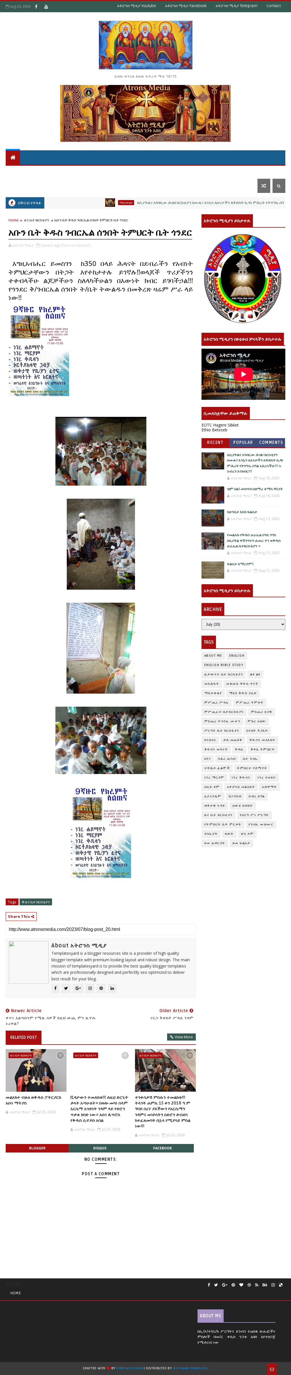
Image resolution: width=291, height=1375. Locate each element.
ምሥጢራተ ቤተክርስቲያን (224, 712)
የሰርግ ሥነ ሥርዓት (254, 815)
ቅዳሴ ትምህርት (126, 171)
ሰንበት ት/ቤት (20, 171)
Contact (274, 5)
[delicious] (281, 1285)
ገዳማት (235, 171)
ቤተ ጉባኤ (250, 759)
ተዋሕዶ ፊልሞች (217, 768)
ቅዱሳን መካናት (216, 749)
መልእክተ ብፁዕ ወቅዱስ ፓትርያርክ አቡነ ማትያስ (33, 1100)
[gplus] (225, 1285)
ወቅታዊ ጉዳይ (173, 171)
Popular (243, 442)
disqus (99, 1148)
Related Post (23, 1037)
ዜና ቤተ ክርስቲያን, (78, 245)
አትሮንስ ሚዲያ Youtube (136, 5)
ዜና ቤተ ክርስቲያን (207, 171)
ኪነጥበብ (235, 796)
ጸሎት (229, 834)
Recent (215, 442)
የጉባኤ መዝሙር (261, 824)
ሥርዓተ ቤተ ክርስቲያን (221, 731)
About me (213, 656)
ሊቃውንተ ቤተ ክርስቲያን (223, 674)
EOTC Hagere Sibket (220, 425)
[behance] (265, 1285)
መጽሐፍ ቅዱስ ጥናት (242, 684)
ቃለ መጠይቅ (232, 740)
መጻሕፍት (211, 684)
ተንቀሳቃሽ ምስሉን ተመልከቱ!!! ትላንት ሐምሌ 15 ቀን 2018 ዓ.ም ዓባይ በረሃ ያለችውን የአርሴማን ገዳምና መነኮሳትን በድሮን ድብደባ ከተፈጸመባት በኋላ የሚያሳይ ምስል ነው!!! (162, 1112)
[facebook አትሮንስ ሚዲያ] (36, 6)
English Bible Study (224, 665)
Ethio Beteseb (214, 429)
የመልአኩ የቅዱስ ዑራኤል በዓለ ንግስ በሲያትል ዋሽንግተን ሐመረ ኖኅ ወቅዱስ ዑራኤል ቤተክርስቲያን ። (254, 540)
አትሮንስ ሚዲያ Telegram (236, 5)
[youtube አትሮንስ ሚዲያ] (46, 6)
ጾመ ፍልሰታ (241, 843)
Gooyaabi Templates (190, 1368)
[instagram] (273, 1285)
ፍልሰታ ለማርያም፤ (240, 564)
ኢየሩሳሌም (213, 796)
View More (184, 1036)
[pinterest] (233, 1285)
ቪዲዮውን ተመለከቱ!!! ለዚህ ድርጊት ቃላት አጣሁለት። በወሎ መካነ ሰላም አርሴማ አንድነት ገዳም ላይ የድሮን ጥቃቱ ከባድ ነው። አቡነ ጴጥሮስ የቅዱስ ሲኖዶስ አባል (99, 1109)
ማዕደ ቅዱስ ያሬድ (243, 693)
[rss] (257, 1285)
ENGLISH (237, 656)
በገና (207, 759)
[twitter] (216, 1285)
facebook (162, 1148)
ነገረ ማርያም (214, 777)
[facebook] (208, 1285)
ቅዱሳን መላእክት (263, 740)
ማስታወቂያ (98, 203)
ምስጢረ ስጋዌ (261, 712)
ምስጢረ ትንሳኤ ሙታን (222, 721)
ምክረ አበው (257, 721)
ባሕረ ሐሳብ (227, 759)
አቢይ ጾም (212, 787)
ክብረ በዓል (257, 796)
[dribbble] (249, 1285)
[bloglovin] (241, 1285)
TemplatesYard (130, 1368)
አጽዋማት (94, 171)
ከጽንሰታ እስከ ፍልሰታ (242, 512)
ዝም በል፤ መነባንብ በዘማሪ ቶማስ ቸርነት (255, 489)
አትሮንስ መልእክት (241, 787)
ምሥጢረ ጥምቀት (250, 702)
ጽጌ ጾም (247, 834)
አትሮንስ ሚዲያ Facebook (186, 5)
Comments (271, 442)
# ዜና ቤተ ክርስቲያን (36, 901)
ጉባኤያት (211, 834)
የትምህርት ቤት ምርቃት (223, 824)
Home (14, 219)
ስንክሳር (210, 740)
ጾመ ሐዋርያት (214, 843)
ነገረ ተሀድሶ (257, 171)
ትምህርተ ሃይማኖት (59, 171)
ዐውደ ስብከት (242, 806)
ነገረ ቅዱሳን (241, 777)
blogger (37, 1148)
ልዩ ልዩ (255, 674)
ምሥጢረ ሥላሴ (216, 702)
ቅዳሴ (150, 171)
